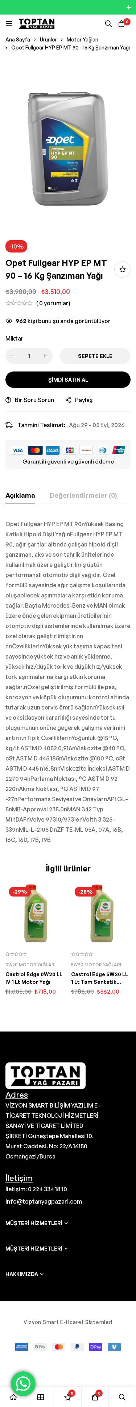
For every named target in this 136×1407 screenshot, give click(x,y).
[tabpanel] (68, 682)
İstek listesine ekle (122, 269)
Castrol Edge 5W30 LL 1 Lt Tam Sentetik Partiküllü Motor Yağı (99, 982)
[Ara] (108, 23)
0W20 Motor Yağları (30, 964)
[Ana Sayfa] (13, 1397)
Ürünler (48, 39)
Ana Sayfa (17, 39)
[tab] (20, 496)
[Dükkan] (40, 1397)
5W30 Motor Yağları (96, 964)
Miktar (14, 338)
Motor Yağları (82, 39)
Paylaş (84, 400)
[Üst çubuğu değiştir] (128, 7)
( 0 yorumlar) (53, 303)
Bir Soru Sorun (34, 400)
